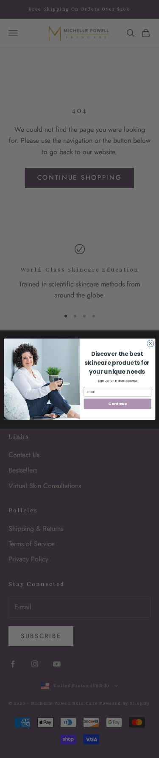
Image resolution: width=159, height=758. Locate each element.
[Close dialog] (150, 343)
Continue (117, 403)
